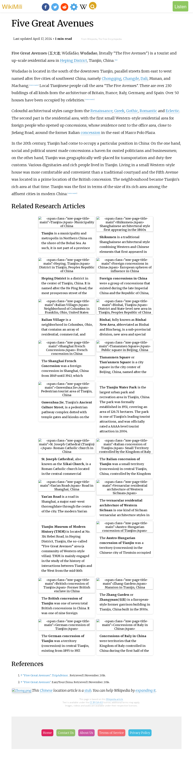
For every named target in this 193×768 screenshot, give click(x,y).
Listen (180, 6)
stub (87, 690)
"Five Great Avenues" (37, 675)
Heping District (73, 60)
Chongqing (111, 78)
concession (90, 132)
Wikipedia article (114, 699)
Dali (144, 78)
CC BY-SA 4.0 (96, 702)
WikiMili (12, 6)
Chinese (46, 690)
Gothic (132, 111)
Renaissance (101, 111)
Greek (119, 111)
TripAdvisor (60, 675)
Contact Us (66, 733)
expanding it (146, 690)
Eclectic (172, 111)
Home (47, 733)
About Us (86, 733)
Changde (131, 78)
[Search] (92, 5)
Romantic (148, 111)
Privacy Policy (140, 733)
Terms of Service (111, 733)
